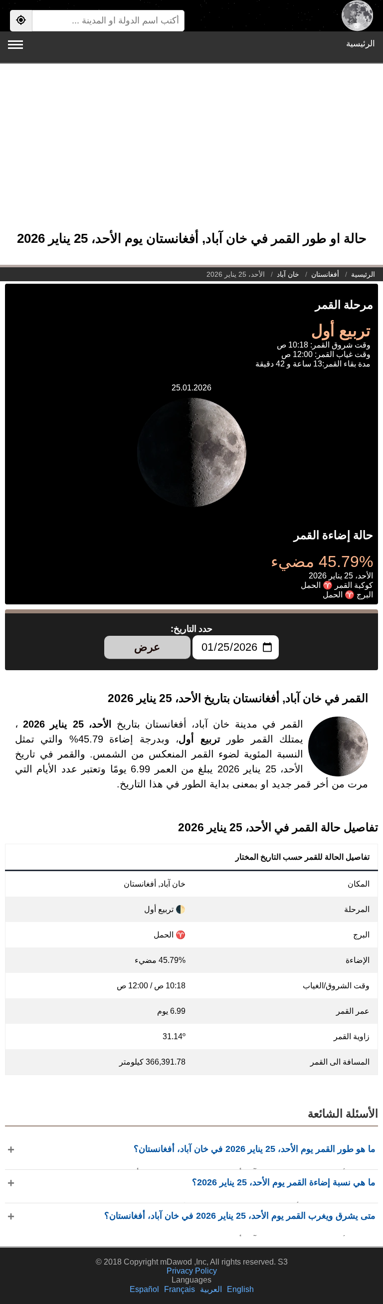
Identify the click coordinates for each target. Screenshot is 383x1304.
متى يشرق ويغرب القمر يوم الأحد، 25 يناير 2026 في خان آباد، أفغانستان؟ (240, 1216)
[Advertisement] (191, 152)
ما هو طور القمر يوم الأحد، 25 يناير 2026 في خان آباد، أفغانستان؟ (255, 1149)
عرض (147, 647)
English (240, 1289)
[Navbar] (15, 44)
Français (179, 1289)
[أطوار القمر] (357, 15)
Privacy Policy (192, 1271)
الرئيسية (360, 43)
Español (144, 1289)
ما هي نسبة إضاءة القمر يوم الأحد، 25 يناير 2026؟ (284, 1182)
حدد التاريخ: (192, 629)
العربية (211, 1289)
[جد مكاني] (21, 20)
